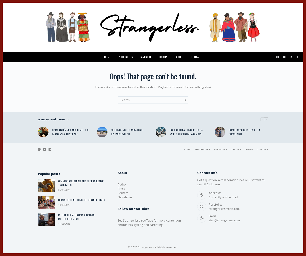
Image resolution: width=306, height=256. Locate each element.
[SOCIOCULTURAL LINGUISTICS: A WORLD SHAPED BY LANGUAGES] (161, 132)
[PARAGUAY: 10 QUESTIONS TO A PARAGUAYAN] (220, 132)
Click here (213, 184)
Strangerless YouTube (138, 220)
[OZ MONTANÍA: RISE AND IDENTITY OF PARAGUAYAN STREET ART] (43, 132)
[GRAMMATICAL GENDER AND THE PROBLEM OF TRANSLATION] (46, 185)
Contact (196, 57)
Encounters (125, 57)
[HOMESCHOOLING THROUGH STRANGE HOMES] (46, 202)
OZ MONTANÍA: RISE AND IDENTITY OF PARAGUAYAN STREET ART (70, 132)
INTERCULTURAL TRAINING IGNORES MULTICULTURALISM (76, 217)
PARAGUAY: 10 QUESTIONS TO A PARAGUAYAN (244, 132)
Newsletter (125, 197)
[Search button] (185, 100)
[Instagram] (277, 57)
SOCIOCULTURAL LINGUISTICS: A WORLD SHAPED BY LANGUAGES (186, 132)
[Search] (297, 57)
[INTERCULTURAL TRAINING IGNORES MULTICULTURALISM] (46, 219)
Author (122, 184)
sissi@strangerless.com (224, 220)
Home (107, 57)
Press (121, 189)
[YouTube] (284, 57)
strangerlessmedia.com (224, 209)
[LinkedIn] (291, 57)
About (180, 57)
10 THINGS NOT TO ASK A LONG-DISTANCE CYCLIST (127, 132)
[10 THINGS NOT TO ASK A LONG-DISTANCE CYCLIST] (102, 132)
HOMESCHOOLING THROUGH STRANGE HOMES (81, 200)
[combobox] (150, 100)
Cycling (164, 57)
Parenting (146, 57)
